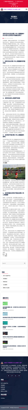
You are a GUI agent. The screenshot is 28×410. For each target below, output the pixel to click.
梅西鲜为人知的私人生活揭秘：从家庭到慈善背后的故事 (14, 327)
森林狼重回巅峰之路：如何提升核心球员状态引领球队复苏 (14, 307)
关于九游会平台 (6, 275)
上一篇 (5, 254)
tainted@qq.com (14, 3)
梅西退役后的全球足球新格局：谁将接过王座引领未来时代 (14, 346)
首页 (11, 18)
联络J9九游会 (6, 287)
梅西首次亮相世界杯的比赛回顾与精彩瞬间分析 (14, 337)
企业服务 (5, 284)
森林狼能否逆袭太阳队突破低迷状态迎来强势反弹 (14, 317)
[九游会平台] (13, 9)
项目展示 (5, 278)
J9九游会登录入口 (23, 407)
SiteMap (3, 398)
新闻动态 (5, 281)
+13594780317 (19, 1)
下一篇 (4, 255)
